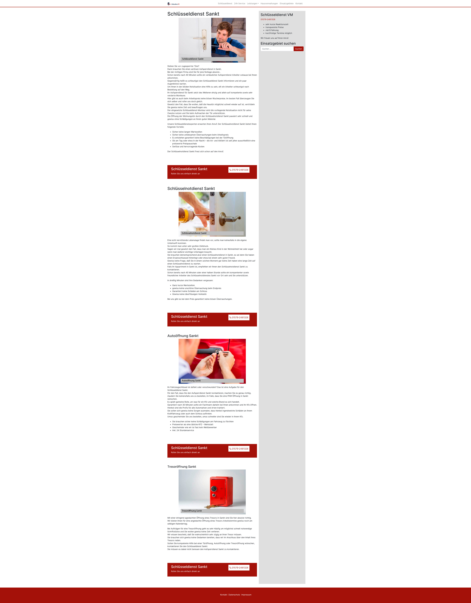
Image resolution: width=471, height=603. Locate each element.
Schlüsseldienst (225, 3)
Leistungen (252, 3)
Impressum (246, 594)
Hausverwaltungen (269, 3)
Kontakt (299, 3)
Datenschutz (234, 594)
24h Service (239, 3)
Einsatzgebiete (287, 3)
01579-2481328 (268, 19)
